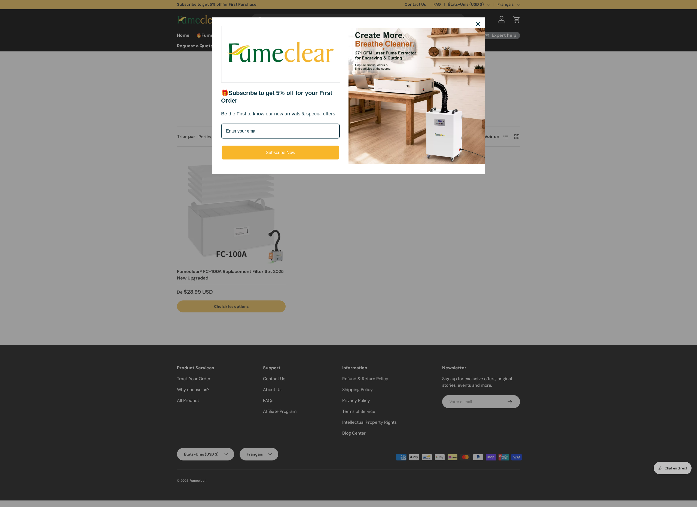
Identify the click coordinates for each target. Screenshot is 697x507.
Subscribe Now (280, 152)
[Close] (478, 23)
